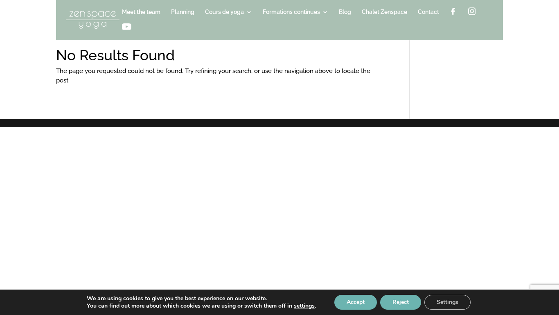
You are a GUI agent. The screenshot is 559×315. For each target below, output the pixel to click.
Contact (428, 12)
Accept (356, 302)
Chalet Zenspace (384, 12)
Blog (345, 12)
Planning (182, 12)
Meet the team (141, 12)
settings (304, 306)
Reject (400, 302)
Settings (447, 302)
